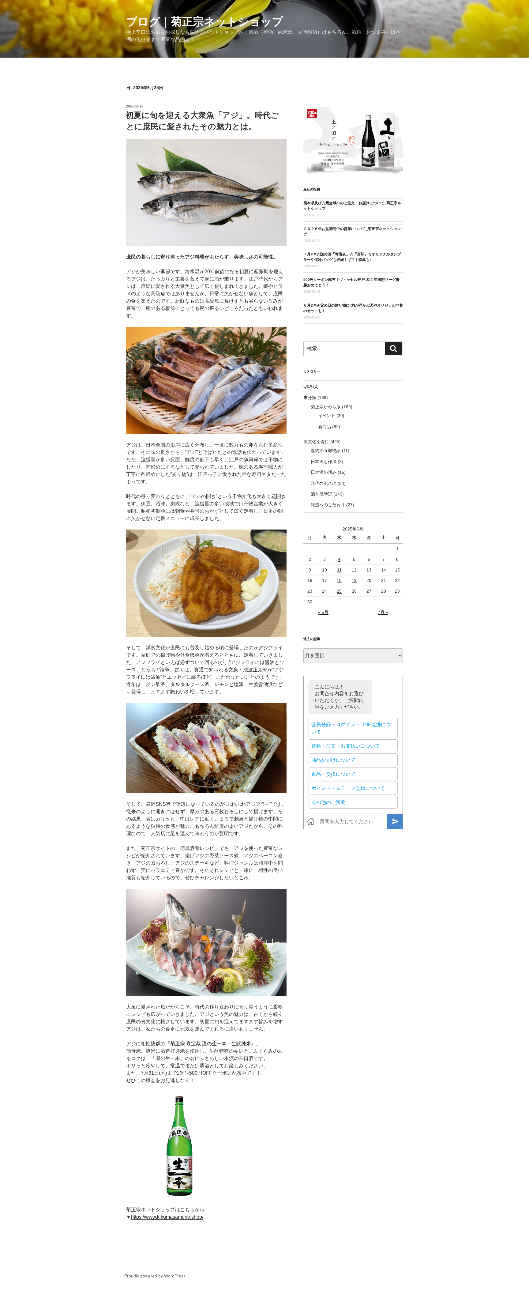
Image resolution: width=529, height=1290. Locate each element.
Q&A (307, 386)
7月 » (383, 612)
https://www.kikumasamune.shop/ (167, 1217)
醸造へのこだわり (328, 504)
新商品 (324, 426)
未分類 (309, 397)
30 (309, 601)
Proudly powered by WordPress (155, 1275)
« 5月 (323, 612)
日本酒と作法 (323, 461)
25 (339, 591)
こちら (187, 1209)
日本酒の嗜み (323, 472)
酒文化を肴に (316, 441)
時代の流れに (323, 483)
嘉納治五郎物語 (326, 450)
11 (339, 570)
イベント (326, 415)
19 (354, 580)
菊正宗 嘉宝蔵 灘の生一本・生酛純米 (210, 1043)
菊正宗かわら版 (326, 406)
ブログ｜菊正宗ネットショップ (204, 21)
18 (339, 580)
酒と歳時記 (321, 494)
